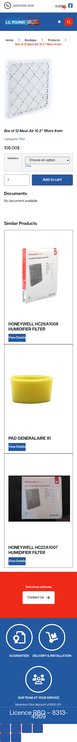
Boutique (31, 40)
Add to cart (52, 180)
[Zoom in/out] (5, 728)
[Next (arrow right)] (16, 737)
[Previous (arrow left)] (5, 737)
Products (54, 40)
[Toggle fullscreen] (16, 728)
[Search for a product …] (69, 22)
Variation (13, 158)
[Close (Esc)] (38, 728)
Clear (28, 166)
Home (9, 40)
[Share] (27, 728)
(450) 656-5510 (23, 6)
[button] (59, 21)
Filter (21, 139)
